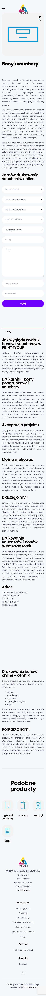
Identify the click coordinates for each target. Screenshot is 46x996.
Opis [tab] (9, 332)
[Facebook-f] (23, 972)
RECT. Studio (29, 987)
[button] (40, 18)
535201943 (24, 890)
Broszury (23, 815)
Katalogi (38, 815)
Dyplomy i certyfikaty (7, 817)
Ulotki (8, 840)
